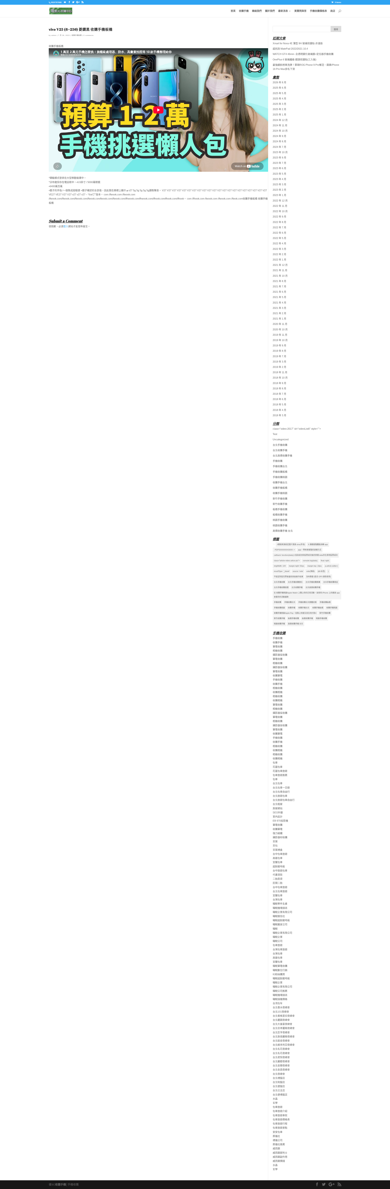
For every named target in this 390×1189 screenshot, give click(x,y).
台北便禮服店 (280, 1094)
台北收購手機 (280, 450)
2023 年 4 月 (279, 179)
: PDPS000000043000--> (284, 550)
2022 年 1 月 (279, 259)
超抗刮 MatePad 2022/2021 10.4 (290, 48)
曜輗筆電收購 (280, 966)
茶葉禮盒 (277, 850)
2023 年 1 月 (279, 195)
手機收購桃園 (280, 477)
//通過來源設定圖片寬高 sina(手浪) (291, 544)
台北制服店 (279, 1082)
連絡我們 (257, 11)
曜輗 (275, 928)
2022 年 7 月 (279, 227)
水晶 (275, 1098)
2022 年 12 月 (280, 200)
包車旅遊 (277, 945)
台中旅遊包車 (280, 870)
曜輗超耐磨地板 (281, 920)
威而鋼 (276, 1148)
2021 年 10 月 (280, 276)
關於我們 (270, 11)
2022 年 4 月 (279, 243)
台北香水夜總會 (281, 1007)
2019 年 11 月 (280, 335)
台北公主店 (279, 1090)
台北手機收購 (280, 445)
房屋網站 (277, 808)
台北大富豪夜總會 (282, 1024)
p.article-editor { (331, 566)
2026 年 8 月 (279, 82)
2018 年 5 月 (279, 404)
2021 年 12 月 (280, 265)
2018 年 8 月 (279, 388)
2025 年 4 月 (279, 98)
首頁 (233, 11)
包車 (275, 762)
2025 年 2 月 (279, 109)
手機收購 (277, 461)
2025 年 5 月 (279, 93)
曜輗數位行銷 (280, 970)
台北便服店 (279, 1086)
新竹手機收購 (280, 498)
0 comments (88, 35)
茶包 (275, 845)
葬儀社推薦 (279, 1144)
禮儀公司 (277, 1140)
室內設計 (277, 816)
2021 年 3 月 (279, 308)
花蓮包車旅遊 (280, 771)
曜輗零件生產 (280, 903)
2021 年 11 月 (280, 270)
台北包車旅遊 (280, 891)
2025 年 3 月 (279, 104)
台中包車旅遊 (280, 854)
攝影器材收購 (280, 837)
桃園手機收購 (280, 520)
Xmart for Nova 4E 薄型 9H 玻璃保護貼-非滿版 (298, 43)
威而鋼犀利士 (280, 1152)
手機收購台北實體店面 (307, 602)
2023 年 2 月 (279, 190)
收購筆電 (277, 675)
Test (275, 434)
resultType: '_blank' (282, 571)
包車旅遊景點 (280, 1127)
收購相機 (277, 692)
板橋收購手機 (280, 514)
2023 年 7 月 (279, 163)
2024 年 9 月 (279, 136)
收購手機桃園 (280, 493)
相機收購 (277, 650)
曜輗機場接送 (280, 908)
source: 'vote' (298, 571)
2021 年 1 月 (279, 318)
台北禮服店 (279, 1078)
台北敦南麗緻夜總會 (284, 1036)
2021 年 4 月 (279, 302)
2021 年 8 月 (279, 281)
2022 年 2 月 (279, 254)
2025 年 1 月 (279, 114)
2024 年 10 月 (280, 130)
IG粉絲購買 (279, 974)
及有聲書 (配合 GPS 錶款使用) (318, 577)
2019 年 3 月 (279, 361)
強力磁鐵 (277, 833)
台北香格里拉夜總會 (284, 1016)
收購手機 (244, 11)
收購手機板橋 (77, 35)
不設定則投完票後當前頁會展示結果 (288, 577)
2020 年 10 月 (280, 329)
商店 (332, 11)
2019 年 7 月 (279, 356)
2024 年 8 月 (279, 141)
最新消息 (283, 11)
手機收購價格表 (318, 11)
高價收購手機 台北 (283, 531)
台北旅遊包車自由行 (284, 800)
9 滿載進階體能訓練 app (318, 544)
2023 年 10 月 (280, 152)
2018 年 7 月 (279, 394)
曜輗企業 (277, 937)
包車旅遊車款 (280, 1115)
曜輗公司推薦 (280, 991)
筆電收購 (277, 646)
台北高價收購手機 (282, 455)
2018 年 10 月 (280, 377)
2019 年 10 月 (280, 340)
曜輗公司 (277, 941)
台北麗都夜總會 (281, 1061)
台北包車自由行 (281, 791)
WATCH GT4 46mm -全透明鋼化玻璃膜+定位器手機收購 (303, 54)
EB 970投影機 (280, 820)
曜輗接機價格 (280, 999)
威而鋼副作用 (280, 1157)
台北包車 (277, 783)
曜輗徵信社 (279, 916)
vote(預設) (310, 571)
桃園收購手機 (280, 525)
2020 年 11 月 (280, 324)
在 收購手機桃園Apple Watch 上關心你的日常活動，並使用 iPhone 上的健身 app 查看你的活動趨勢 (307, 595)
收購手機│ (61, 1184)
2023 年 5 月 (279, 173)
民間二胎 (277, 883)
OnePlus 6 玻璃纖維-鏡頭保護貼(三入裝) (294, 59)
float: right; (325, 561)
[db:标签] (321, 571)
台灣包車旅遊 (280, 949)
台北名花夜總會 (281, 1049)
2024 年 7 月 (279, 147)
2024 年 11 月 (280, 125)
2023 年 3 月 (279, 184)
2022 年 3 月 (279, 249)
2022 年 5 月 (279, 238)
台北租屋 (277, 804)
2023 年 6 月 (279, 168)
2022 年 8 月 (279, 222)
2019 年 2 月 (279, 367)
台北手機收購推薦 (313, 582)
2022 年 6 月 (279, 233)
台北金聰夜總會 (281, 1065)
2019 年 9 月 (279, 345)
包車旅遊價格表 (281, 1119)
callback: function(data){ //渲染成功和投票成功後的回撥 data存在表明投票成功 (306, 555)
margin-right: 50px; (296, 566)
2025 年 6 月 (279, 87)
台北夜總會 (279, 1074)
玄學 (275, 1103)
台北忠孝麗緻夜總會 (284, 1028)
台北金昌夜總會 (281, 1069)
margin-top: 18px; (314, 566)
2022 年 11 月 (280, 206)
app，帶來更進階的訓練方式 (309, 550)
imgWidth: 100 (280, 566)
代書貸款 (277, 874)
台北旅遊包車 (280, 796)
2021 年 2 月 (279, 313)
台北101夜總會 (281, 1011)
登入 (65, 226)
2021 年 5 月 (279, 297)
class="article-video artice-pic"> (287, 561)
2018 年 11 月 (280, 372)
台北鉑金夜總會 (281, 1040)
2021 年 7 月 (279, 286)
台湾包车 (277, 1003)
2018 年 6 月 (279, 399)
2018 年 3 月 (279, 415)
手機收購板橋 (280, 472)
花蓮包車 (277, 767)
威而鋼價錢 (279, 1161)
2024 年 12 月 (280, 120)
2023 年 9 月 (279, 157)
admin (53, 35)
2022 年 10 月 (280, 211)
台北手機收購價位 (295, 582)
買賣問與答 (300, 11)
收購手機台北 (280, 482)
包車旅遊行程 (280, 1123)
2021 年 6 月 (279, 292)
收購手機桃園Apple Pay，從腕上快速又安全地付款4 (295, 613)
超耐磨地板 (279, 866)
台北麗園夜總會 (281, 1020)
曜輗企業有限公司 (282, 912)
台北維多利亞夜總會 (284, 1045)
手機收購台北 (280, 466)
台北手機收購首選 (281, 587)
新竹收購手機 (280, 504)
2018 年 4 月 (279, 410)
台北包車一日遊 (281, 787)
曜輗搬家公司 (280, 924)
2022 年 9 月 (279, 216)
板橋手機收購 (280, 509)
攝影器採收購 (280, 655)
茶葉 (275, 841)
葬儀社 (276, 1136)
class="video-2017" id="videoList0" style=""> (297, 428)
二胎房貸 (277, 879)
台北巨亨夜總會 (281, 1032)
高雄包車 (277, 858)
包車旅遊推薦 (280, 775)
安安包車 (277, 1132)
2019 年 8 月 (279, 351)
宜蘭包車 (277, 862)
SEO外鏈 (278, 812)
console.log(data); (310, 561)
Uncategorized (281, 439)
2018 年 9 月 (279, 383)
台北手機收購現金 (330, 582)
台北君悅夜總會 (281, 1057)
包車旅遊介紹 (280, 1111)
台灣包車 (277, 899)
